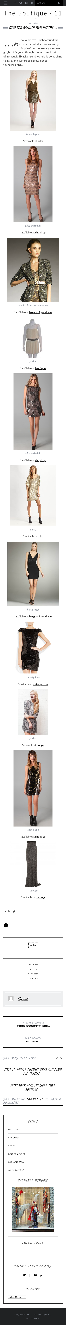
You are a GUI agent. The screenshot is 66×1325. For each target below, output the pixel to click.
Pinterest (33, 974)
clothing (33, 23)
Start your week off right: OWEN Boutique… (33, 1087)
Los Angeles (15, 1129)
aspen (11, 1145)
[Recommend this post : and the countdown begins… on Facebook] (5, 925)
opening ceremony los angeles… (33, 1024)
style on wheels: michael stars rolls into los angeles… (33, 1071)
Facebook (33, 965)
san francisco (16, 1162)
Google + (33, 978)
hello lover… (33, 1039)
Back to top (32, 1318)
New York (13, 1137)
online (33, 945)
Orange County (16, 1154)
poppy (40, 745)
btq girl (23, 998)
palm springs (16, 1170)
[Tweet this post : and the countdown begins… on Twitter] (11, 925)
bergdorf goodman (40, 312)
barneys (40, 897)
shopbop (40, 232)
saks (40, 141)
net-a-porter (40, 684)
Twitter (33, 969)
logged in (35, 1099)
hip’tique (40, 368)
